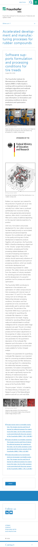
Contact (8, 527)
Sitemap (7, 525)
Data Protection (10, 531)
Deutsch (22, 2)
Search (30, 2)
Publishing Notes (10, 529)
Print (11, 483)
